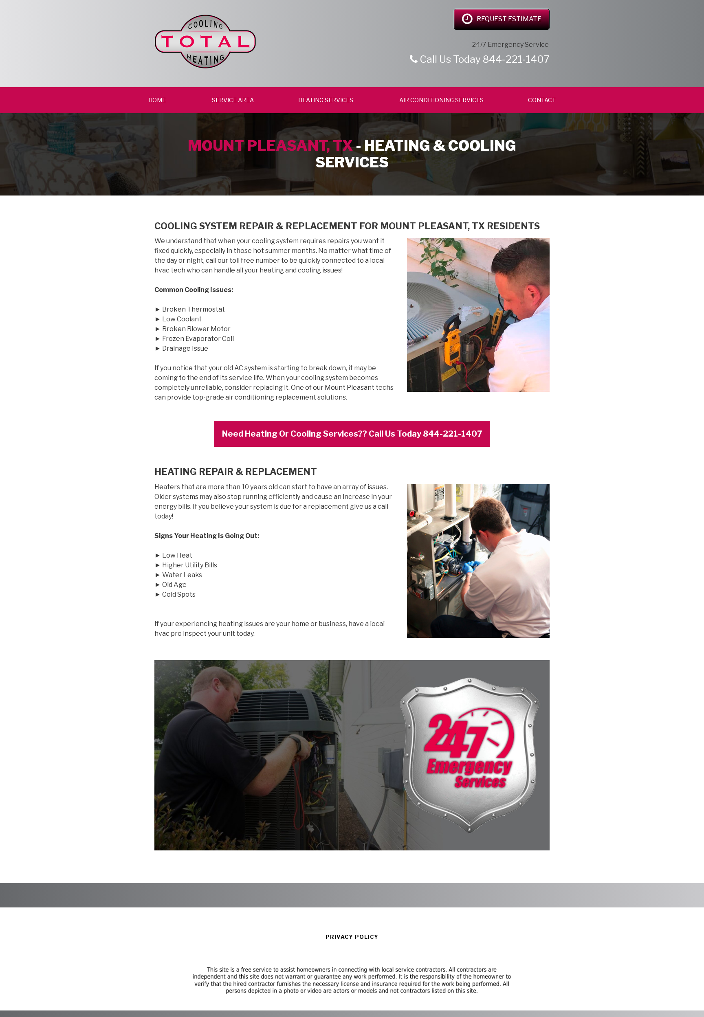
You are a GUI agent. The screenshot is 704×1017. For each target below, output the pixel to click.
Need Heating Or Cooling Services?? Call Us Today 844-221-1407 (352, 434)
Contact (542, 100)
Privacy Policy (352, 937)
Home (157, 100)
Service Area (233, 100)
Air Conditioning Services (441, 100)
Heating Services (326, 100)
